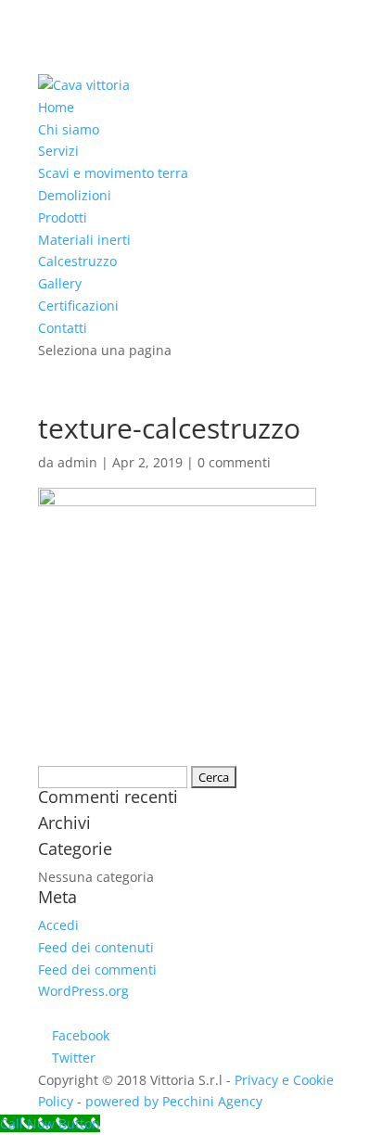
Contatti (62, 328)
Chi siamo (68, 129)
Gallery (60, 283)
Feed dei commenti (97, 969)
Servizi (58, 150)
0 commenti (234, 462)
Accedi (58, 925)
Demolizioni (74, 195)
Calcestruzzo (77, 261)
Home (56, 107)
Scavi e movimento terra (113, 173)
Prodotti (62, 217)
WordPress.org (83, 991)
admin (77, 462)
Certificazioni (78, 305)
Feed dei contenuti (96, 947)
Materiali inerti (84, 240)
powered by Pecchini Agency (173, 1101)
